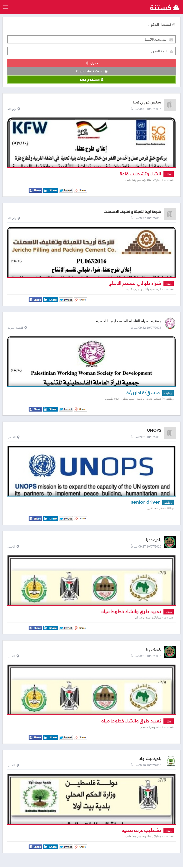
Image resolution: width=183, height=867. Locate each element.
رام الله (11, 109)
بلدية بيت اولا (150, 758)
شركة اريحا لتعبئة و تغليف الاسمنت (132, 211)
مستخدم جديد (90, 79)
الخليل (11, 546)
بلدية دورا (153, 540)
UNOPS (154, 430)
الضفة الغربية (15, 327)
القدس (11, 437)
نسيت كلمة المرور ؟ (90, 71)
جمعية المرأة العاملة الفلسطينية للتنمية (128, 321)
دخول (94, 63)
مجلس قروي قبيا (147, 102)
